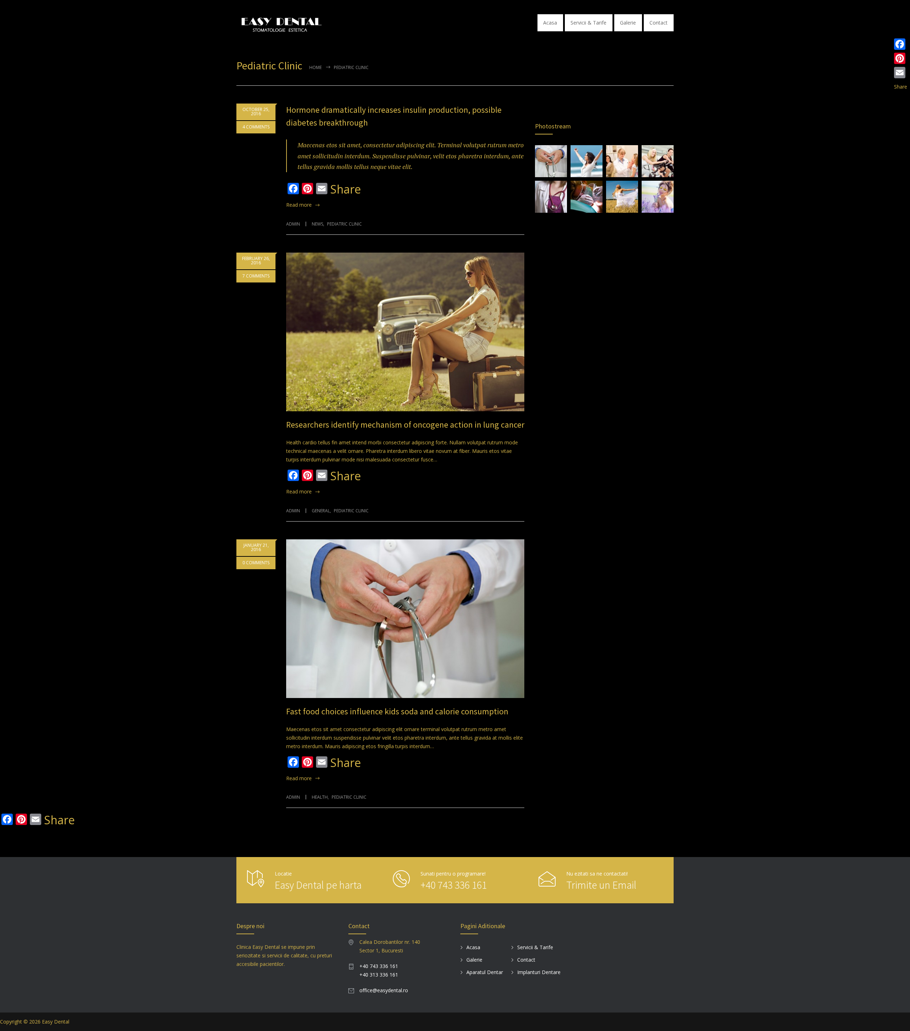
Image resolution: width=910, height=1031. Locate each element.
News (317, 224)
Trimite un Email (601, 885)
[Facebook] (901, 44)
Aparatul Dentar (484, 972)
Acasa (550, 22)
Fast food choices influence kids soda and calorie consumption (397, 711)
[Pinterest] (901, 58)
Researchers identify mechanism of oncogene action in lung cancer (405, 424)
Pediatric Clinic (344, 224)
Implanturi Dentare (539, 972)
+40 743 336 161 (454, 885)
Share (345, 189)
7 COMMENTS (255, 276)
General (321, 511)
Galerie (628, 22)
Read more (299, 204)
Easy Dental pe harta (318, 885)
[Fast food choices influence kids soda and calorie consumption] (405, 618)
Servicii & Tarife (588, 22)
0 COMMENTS (255, 563)
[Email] (901, 72)
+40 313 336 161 (378, 974)
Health (320, 797)
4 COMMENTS (255, 127)
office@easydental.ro (383, 990)
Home (315, 67)
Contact (658, 22)
